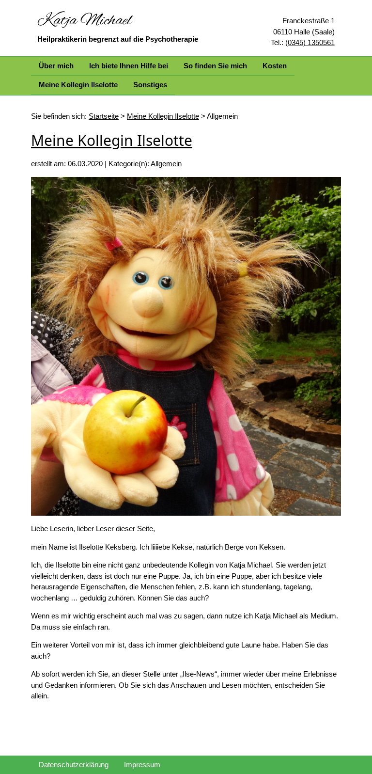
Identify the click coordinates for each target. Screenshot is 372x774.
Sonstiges (150, 84)
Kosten (275, 66)
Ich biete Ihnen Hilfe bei (128, 66)
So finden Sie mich (215, 66)
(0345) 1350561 (310, 42)
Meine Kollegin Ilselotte (78, 84)
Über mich (56, 66)
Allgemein (166, 163)
